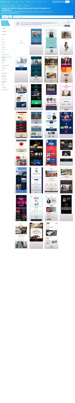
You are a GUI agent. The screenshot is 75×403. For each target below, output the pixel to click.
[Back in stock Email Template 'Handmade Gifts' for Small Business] (51, 69)
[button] (10, 28)
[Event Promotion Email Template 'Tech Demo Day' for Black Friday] (36, 97)
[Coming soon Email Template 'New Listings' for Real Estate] (66, 180)
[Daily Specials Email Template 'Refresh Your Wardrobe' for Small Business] (66, 42)
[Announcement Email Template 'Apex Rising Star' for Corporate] (36, 180)
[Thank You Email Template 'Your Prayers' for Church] (36, 236)
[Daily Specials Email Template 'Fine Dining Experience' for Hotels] (51, 180)
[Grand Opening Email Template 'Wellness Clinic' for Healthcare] (21, 69)
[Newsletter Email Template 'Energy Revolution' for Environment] (21, 180)
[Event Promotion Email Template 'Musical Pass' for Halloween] (21, 208)
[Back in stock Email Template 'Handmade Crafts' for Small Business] (66, 152)
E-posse (9, 17)
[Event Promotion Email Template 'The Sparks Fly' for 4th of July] (66, 125)
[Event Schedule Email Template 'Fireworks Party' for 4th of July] (51, 152)
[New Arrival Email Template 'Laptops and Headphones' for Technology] (36, 152)
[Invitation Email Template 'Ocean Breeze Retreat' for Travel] (21, 236)
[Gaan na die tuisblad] (5, 2)
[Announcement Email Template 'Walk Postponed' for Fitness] (36, 42)
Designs (4, 16)
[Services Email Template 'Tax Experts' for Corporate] (51, 208)
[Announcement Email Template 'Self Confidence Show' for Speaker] (66, 208)
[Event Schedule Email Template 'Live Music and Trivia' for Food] (21, 125)
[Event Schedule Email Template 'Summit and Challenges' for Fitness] (66, 69)
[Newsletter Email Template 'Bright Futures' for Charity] (21, 97)
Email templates (5, 5)
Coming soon (12, 5)
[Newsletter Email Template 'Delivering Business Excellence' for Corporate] (51, 125)
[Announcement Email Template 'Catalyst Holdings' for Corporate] (36, 69)
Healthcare (19, 5)
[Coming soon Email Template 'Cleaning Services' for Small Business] (36, 208)
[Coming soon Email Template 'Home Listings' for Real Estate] (51, 236)
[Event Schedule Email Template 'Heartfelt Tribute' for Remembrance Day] (21, 152)
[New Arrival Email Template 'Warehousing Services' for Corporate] (51, 97)
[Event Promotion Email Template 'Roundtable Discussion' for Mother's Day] (66, 97)
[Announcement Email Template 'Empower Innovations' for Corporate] (51, 42)
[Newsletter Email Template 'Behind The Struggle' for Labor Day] (36, 125)
